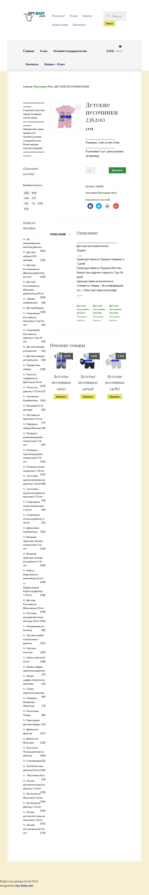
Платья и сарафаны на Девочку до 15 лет (32, 378)
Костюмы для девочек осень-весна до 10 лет (33, 617)
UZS (26, 203)
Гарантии (87, 15)
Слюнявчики (33, 760)
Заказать (117, 170)
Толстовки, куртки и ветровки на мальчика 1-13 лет (34, 493)
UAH (26, 198)
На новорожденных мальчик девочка (32, 243)
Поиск (109, 23)
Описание (58, 234)
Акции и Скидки (60, 24)
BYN (40, 203)
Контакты (32, 64)
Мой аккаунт (79, 24)
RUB (34, 192)
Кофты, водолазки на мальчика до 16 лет (33, 574)
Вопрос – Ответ (55, 64)
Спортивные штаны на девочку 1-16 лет (34, 518)
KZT (34, 198)
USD (26, 192)
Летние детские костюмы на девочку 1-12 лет (34, 784)
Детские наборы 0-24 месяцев (29, 256)
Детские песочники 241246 (99, 309)
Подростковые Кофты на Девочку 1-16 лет (33, 591)
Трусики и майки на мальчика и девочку (33, 639)
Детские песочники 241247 (83, 309)
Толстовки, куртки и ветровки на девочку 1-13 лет (34, 479)
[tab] (61, 234)
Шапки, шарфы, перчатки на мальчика (34, 679)
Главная (28, 51)
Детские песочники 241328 (115, 309)
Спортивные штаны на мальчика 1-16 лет (33, 505)
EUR (26, 208)
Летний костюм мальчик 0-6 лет (34, 829)
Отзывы (73, 15)
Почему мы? (58, 15)
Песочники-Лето (43, 86)
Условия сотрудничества (70, 51)
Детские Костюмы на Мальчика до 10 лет (33, 604)
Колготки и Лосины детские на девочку (33, 751)
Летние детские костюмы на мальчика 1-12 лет (34, 816)
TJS (33, 203)
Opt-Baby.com (24, 885)
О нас (43, 51)
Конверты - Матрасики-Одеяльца (30, 702)
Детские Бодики (35, 307)
